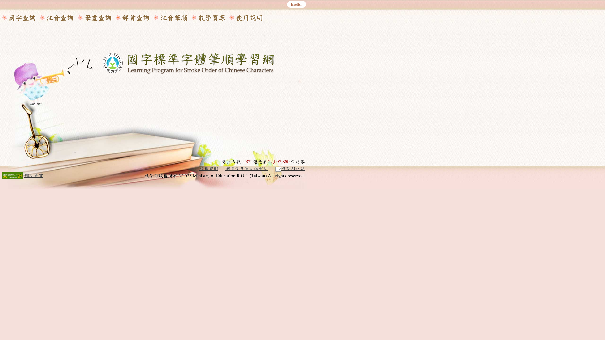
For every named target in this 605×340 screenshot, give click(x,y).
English (296, 4)
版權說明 (208, 168)
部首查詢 (136, 18)
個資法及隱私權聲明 (246, 168)
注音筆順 (173, 18)
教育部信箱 (293, 168)
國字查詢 (22, 18)
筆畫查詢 (98, 18)
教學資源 (211, 18)
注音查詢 (60, 18)
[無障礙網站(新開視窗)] (12, 175)
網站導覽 (33, 175)
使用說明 (249, 18)
